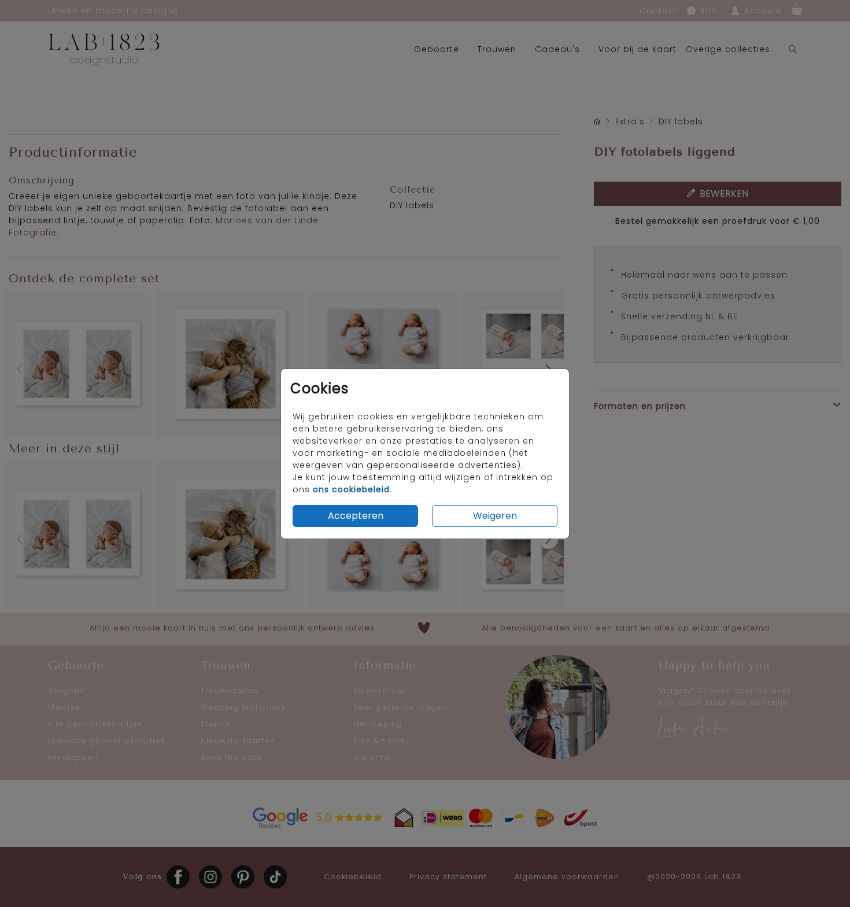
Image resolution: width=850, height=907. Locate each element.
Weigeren (495, 515)
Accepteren (355, 515)
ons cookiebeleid (351, 489)
